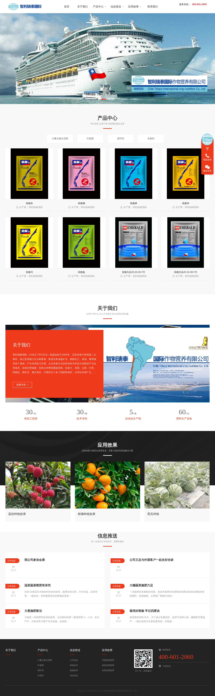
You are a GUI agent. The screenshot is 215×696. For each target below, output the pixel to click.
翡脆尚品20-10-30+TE (185, 272)
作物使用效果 (108, 660)
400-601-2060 (199, 4)
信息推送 (116, 6)
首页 (66, 6)
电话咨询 (207, 160)
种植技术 (74, 665)
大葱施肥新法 (33, 610)
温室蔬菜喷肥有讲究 (37, 585)
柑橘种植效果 (86, 514)
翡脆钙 (29, 272)
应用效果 (133, 6)
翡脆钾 (185, 203)
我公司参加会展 (34, 559)
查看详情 (21, 385)
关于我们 (82, 6)
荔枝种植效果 (17, 514)
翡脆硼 (81, 203)
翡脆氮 (81, 272)
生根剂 (150, 138)
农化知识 (74, 675)
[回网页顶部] (207, 149)
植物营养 (74, 670)
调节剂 (120, 138)
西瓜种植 (153, 514)
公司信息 (74, 660)
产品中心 (98, 6)
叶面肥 (90, 138)
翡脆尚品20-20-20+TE (133, 272)
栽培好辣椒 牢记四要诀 (145, 610)
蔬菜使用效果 (108, 665)
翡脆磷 (133, 203)
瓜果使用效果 (108, 670)
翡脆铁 (29, 203)
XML (135, 691)
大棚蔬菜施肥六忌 (141, 585)
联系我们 (152, 6)
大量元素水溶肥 (60, 138)
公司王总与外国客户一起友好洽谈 (151, 559)
